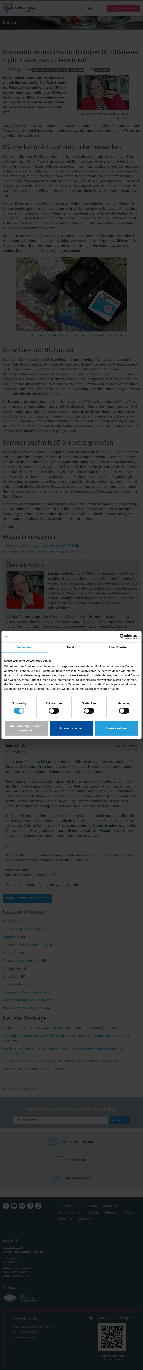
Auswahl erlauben (71, 728)
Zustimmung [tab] (25, 647)
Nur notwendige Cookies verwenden (26, 728)
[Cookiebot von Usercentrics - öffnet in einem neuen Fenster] (122, 636)
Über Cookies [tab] (118, 647)
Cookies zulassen (116, 728)
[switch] (54, 711)
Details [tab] (71, 647)
